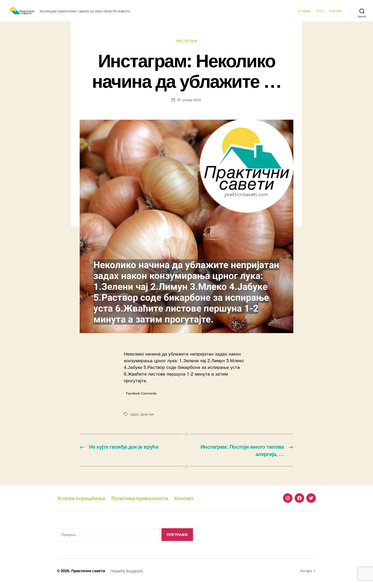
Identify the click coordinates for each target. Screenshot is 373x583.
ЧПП (320, 10)
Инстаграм (186, 41)
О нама (304, 10)
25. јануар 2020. (189, 99)
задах (134, 414)
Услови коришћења (81, 498)
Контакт (335, 10)
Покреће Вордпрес (127, 571)
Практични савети (88, 571)
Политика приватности (139, 498)
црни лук (147, 414)
